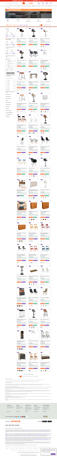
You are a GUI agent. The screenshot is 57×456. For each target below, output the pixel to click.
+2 (35, 176)
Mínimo (7, 41)
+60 (47, 111)
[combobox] (9, 78)
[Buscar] (24, 3)
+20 (23, 370)
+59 (23, 219)
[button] (24, 25)
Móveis (6, 7)
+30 (35, 219)
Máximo (12, 41)
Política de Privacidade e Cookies (46, 452)
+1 (35, 111)
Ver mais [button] (7, 90)
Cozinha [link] (9, 7)
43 (36, 376)
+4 (47, 370)
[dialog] (48, 451)
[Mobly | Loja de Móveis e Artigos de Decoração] (31, 3)
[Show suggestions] (14, 78)
